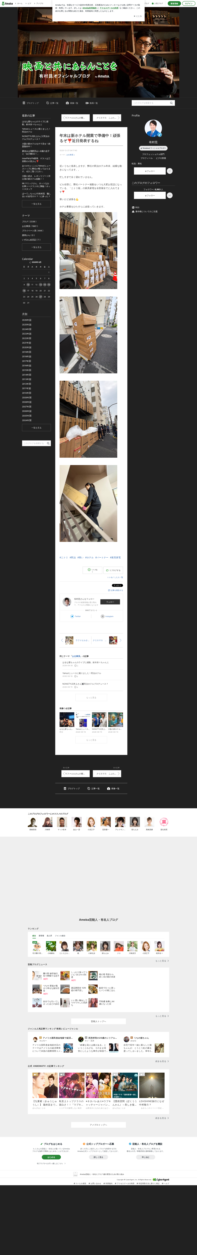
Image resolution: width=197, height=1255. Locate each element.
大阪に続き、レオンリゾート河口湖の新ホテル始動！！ (36, 177)
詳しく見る (98, 1157)
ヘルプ (166, 1183)
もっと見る (91, 697)
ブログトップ (33, 103)
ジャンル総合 (60, 936)
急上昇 (49, 936)
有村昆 (153, 142)
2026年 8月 (36, 262)
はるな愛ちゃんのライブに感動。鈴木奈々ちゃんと (35, 123)
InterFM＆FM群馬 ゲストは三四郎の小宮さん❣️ (36, 159)
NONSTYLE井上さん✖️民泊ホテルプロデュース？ (36, 137)
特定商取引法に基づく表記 (149, 1183)
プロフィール (147, 158)
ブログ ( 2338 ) (29, 221)
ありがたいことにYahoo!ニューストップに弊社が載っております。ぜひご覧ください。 (36, 168)
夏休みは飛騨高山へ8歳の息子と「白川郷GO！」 (36, 152)
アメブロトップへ (98, 1125)
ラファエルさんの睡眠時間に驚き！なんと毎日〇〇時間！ (77, 117)
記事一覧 (54, 103)
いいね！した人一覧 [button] (115, 577)
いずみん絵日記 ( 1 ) (31, 239)
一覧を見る (36, 204)
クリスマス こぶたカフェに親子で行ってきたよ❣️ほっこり (108, 117)
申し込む (145, 1157)
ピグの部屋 (161, 158)
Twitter (78, 616)
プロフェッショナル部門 (153, 154)
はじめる (51, 1157)
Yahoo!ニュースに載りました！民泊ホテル (36, 130)
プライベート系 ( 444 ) (32, 230)
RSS (137, 207)
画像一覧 (74, 103)
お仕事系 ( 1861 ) (30, 226)
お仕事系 (69, 155)
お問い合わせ (96, 1183)
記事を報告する (117, 590)
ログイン (189, 3)
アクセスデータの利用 (125, 1183)
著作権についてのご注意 (146, 211)
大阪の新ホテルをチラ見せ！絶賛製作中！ (36, 145)
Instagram (109, 616)
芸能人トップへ (98, 1021)
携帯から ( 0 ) (28, 235)
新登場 (41, 936)
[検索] (171, 103)
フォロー (110, 602)
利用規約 (109, 1183)
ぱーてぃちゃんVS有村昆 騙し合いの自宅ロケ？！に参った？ (36, 195)
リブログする (115, 570)
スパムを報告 (81, 1183)
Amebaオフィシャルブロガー (154, 148)
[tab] (34, 936)
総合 (34, 936)
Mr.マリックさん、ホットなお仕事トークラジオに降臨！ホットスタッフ (36, 186)
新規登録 (174, 3)
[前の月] (30, 262)
